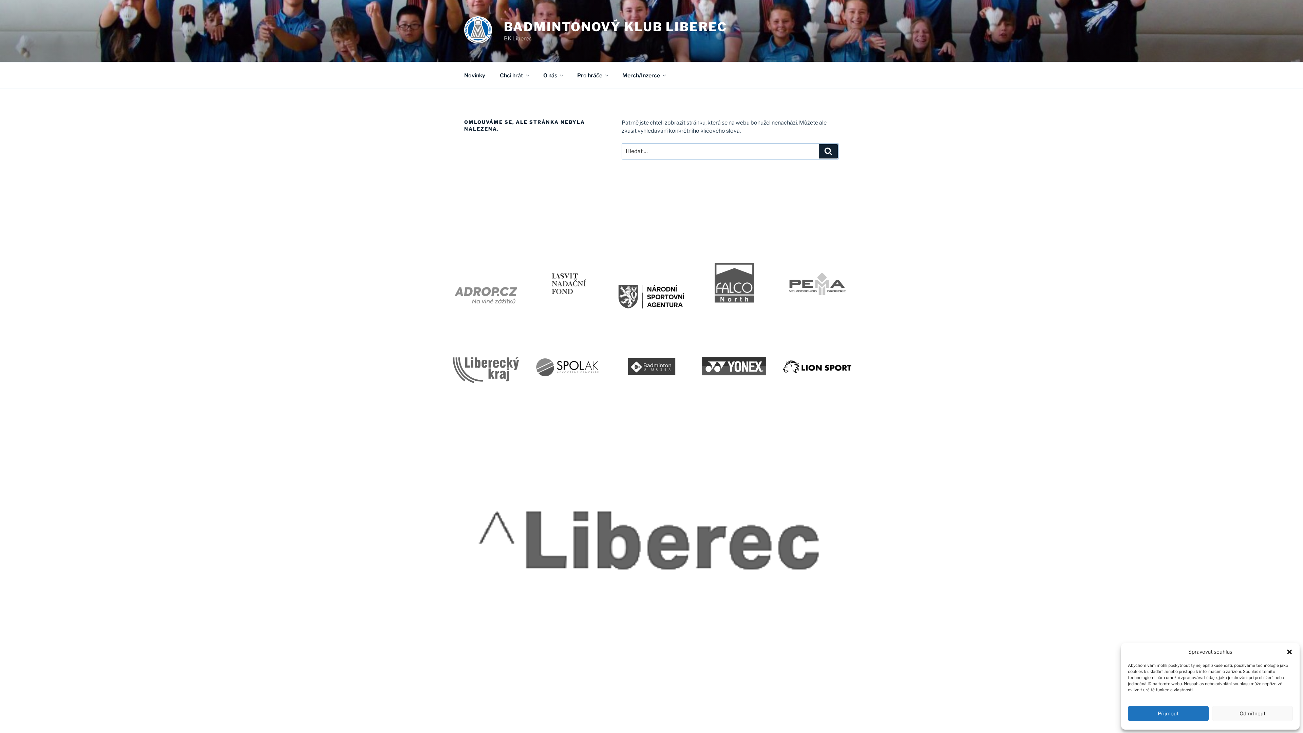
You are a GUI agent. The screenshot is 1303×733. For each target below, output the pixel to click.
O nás (550, 75)
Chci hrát (511, 75)
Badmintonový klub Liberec (615, 26)
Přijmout (1168, 714)
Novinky (474, 75)
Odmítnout (1253, 714)
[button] (1289, 652)
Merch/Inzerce (641, 75)
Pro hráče (589, 75)
